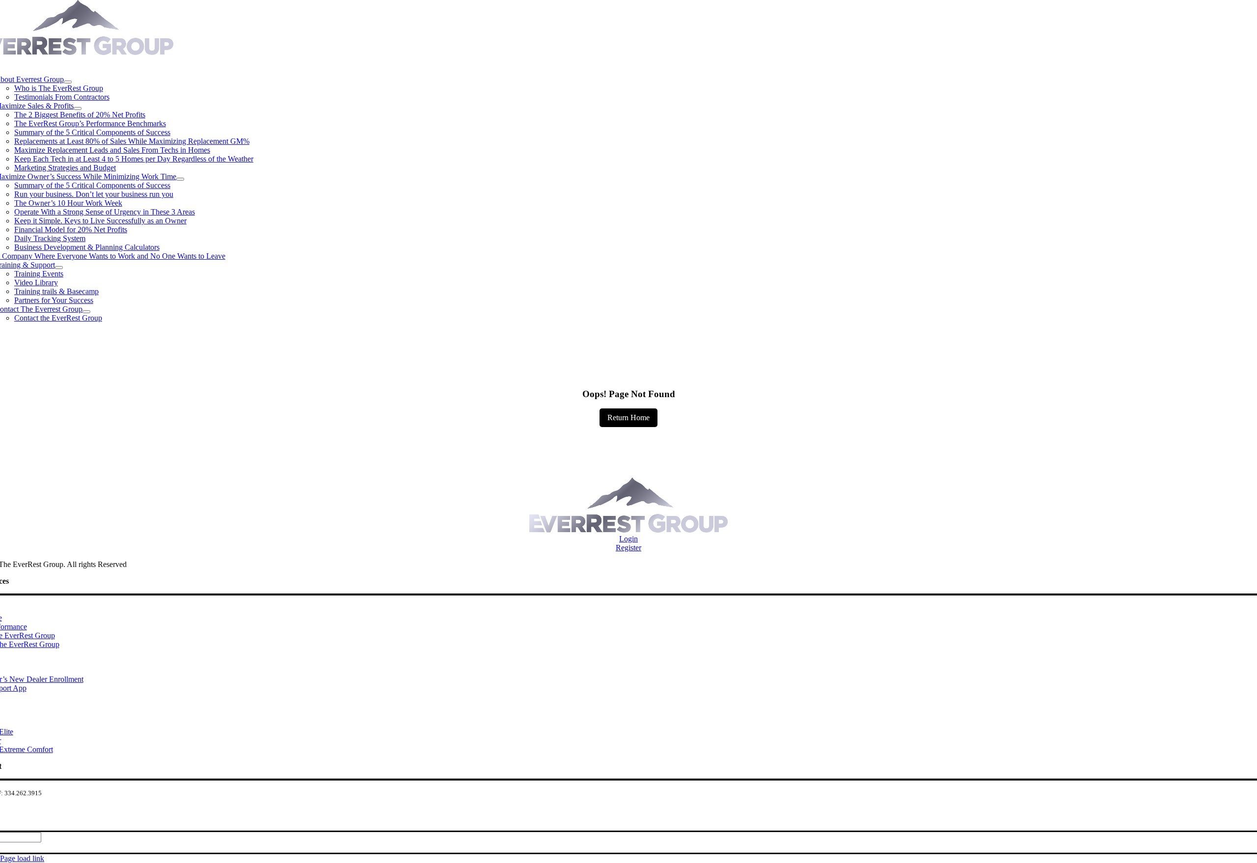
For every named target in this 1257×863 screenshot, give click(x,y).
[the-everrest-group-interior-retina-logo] (628, 530)
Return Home (628, 417)
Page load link (22, 858)
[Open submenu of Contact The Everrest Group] (86, 311)
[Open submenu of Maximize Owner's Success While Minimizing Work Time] (180, 179)
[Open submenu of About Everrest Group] (68, 82)
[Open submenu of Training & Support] (59, 267)
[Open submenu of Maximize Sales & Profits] (78, 108)
